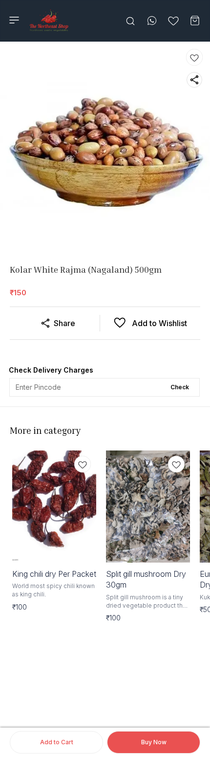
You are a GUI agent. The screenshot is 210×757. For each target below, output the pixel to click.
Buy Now (154, 742)
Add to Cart (56, 742)
